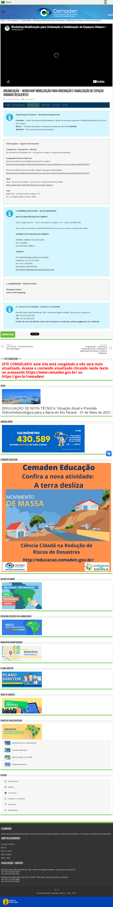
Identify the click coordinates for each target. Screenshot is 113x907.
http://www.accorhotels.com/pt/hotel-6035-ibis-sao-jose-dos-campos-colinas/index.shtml (52, 228)
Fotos (65, 105)
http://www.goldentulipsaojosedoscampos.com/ (35, 270)
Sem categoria (13, 20)
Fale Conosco (12, 781)
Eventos (10, 787)
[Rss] (55, 890)
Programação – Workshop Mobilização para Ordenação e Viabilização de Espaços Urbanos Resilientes (93, 349)
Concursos (12, 793)
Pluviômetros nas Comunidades (23, 743)
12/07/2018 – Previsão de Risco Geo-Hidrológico (19, 347)
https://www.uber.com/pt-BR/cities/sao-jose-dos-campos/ (29, 185)
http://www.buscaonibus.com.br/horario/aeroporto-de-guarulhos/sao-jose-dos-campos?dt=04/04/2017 (48, 164)
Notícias (56, 105)
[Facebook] (58, 890)
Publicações (12, 810)
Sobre (8, 105)
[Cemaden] (56, 12)
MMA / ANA (5, 858)
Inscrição (45, 105)
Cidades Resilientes (18, 764)
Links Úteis (11, 804)
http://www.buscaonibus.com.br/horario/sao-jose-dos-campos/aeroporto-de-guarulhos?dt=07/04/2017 (48, 173)
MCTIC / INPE (6, 851)
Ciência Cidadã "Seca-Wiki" (21, 757)
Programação (18, 105)
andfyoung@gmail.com (80, 322)
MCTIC (4, 848)
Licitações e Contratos (15, 799)
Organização (33, 105)
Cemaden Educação (18, 750)
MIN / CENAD (6, 854)
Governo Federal (7, 844)
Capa (3, 20)
